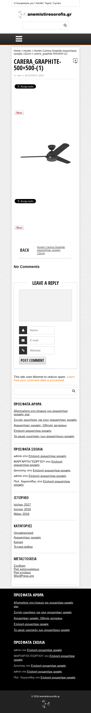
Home (17, 50)
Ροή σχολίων (22, 572)
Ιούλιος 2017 (22, 504)
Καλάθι (39, 3)
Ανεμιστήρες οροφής (27, 537)
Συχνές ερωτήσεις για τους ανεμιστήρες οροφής (45, 419)
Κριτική (18, 542)
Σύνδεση (19, 565)
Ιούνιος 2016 (22, 509)
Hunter (27, 50)
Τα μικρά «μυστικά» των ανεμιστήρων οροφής (44, 436)
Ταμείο (48, 3)
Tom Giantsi (20, 190)
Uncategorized (23, 532)
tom (19, 75)
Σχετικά (57, 3)
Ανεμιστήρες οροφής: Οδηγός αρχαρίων (40, 425)
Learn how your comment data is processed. (44, 378)
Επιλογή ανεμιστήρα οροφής (33, 430)
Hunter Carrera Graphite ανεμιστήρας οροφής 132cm (42, 250)
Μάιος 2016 (21, 513)
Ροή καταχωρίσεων (26, 569)
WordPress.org (24, 575)
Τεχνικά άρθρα (23, 546)
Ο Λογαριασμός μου (24, 3)
